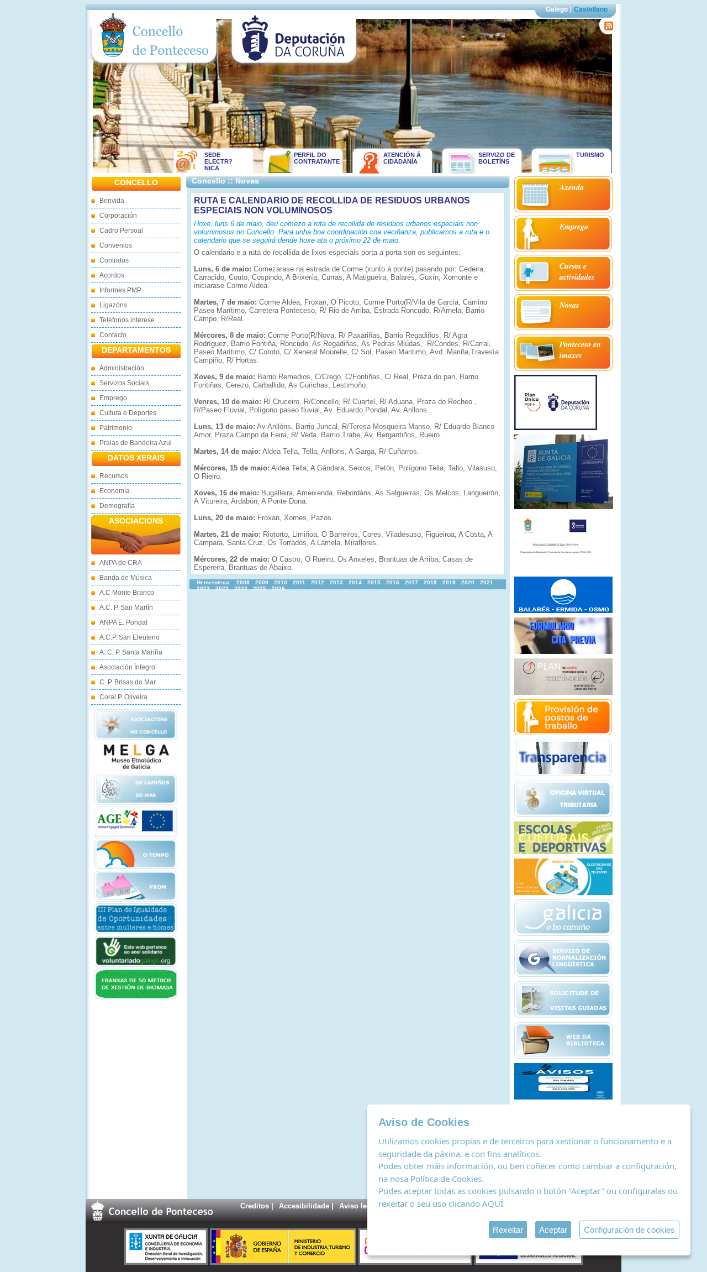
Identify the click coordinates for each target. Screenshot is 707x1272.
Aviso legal (358, 1206)
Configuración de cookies (629, 1229)
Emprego (113, 398)
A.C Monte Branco (126, 592)
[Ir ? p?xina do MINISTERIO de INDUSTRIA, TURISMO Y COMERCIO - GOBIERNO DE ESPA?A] (284, 1262)
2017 (411, 582)
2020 (467, 582)
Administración (121, 368)
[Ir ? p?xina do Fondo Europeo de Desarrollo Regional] (528, 1262)
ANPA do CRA (120, 563)
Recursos (113, 476)
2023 (222, 588)
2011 (299, 582)
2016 (392, 582)
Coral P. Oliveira (123, 697)
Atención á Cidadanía (402, 158)
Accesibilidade (304, 1206)
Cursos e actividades (577, 271)
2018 (430, 582)
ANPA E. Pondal (123, 622)
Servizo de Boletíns (496, 158)
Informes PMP (120, 290)
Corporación (118, 215)
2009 (261, 582)
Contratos (114, 260)
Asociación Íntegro (127, 667)
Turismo (590, 154)
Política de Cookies (446, 1178)
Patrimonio (115, 428)
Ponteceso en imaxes (580, 350)
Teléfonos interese (127, 320)
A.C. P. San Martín (126, 607)
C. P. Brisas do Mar (127, 682)
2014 (355, 582)
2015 (374, 582)
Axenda (572, 187)
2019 (449, 582)
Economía (114, 491)
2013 (336, 582)
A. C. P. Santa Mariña (130, 652)
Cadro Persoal (121, 230)
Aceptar (553, 1229)
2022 (203, 588)
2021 (486, 582)
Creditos (254, 1206)
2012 (317, 582)
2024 (240, 588)
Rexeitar (508, 1229)
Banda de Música (125, 578)
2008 (243, 582)
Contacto (112, 335)
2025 (259, 588)
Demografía (117, 506)
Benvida (111, 201)
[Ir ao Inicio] (154, 65)
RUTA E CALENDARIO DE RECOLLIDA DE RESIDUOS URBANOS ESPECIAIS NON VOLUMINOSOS (332, 205)
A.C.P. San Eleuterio (129, 637)
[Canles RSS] (606, 32)
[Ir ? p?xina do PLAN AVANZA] (416, 1262)
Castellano (591, 9)
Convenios (115, 245)
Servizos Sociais (124, 383)
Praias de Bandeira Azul (135, 443)
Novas (569, 305)
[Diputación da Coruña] (294, 65)
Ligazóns (113, 305)
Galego (557, 9)
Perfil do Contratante (313, 158)
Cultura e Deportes (127, 413)
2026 (278, 588)
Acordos (111, 275)
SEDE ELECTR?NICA (218, 161)
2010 (280, 582)
